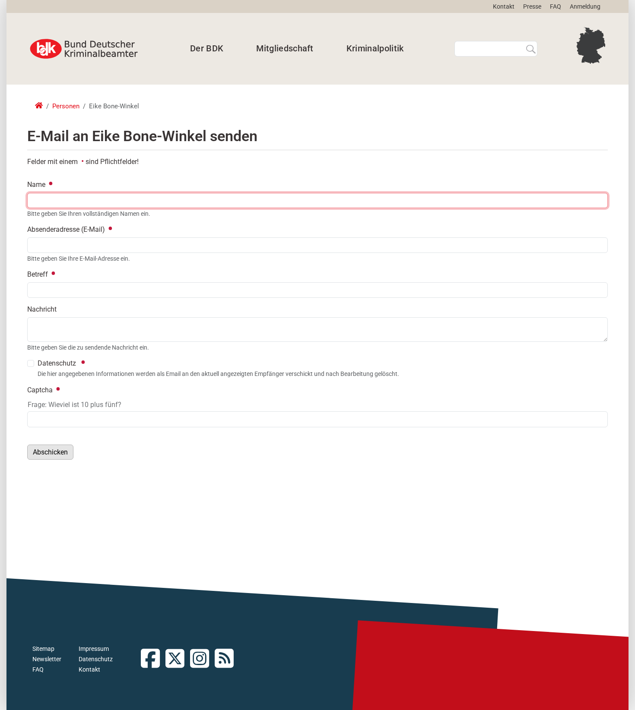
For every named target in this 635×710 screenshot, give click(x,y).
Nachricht (42, 309)
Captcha (40, 390)
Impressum (94, 648)
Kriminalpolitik (375, 48)
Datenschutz (96, 659)
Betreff (38, 274)
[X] (177, 659)
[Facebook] (153, 659)
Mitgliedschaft (284, 48)
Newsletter (46, 659)
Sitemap (43, 648)
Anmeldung (585, 6)
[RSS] (227, 659)
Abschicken (50, 452)
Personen (65, 106)
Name (37, 184)
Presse (532, 6)
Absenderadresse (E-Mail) (67, 229)
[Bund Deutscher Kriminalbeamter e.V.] (84, 49)
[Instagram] (202, 659)
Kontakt (503, 6)
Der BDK (206, 48)
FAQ (555, 6)
